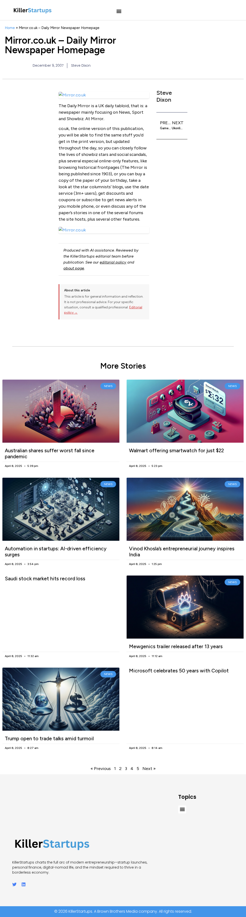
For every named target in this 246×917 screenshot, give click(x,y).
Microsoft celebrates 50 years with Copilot (179, 671)
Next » (149, 768)
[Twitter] (14, 884)
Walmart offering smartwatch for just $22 (176, 450)
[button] (119, 11)
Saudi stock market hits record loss (45, 579)
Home (10, 27)
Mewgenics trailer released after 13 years (176, 646)
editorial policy (113, 262)
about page (73, 268)
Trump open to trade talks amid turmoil (49, 738)
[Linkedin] (23, 884)
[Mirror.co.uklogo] (104, 230)
